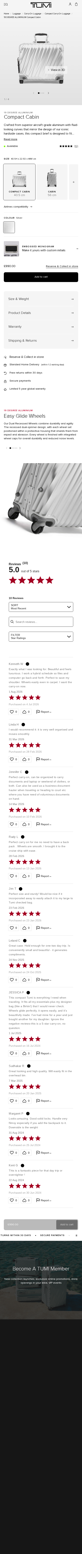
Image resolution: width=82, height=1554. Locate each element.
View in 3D (58, 69)
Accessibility (11, 1521)
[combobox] (41, 607)
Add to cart (41, 277)
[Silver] (9, 227)
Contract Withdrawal (15, 1539)
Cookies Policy (12, 1530)
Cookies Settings (13, 1534)
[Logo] (41, 5)
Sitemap (8, 1525)
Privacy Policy (11, 1516)
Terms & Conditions (14, 1511)
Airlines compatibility (16, 206)
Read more (10, 139)
